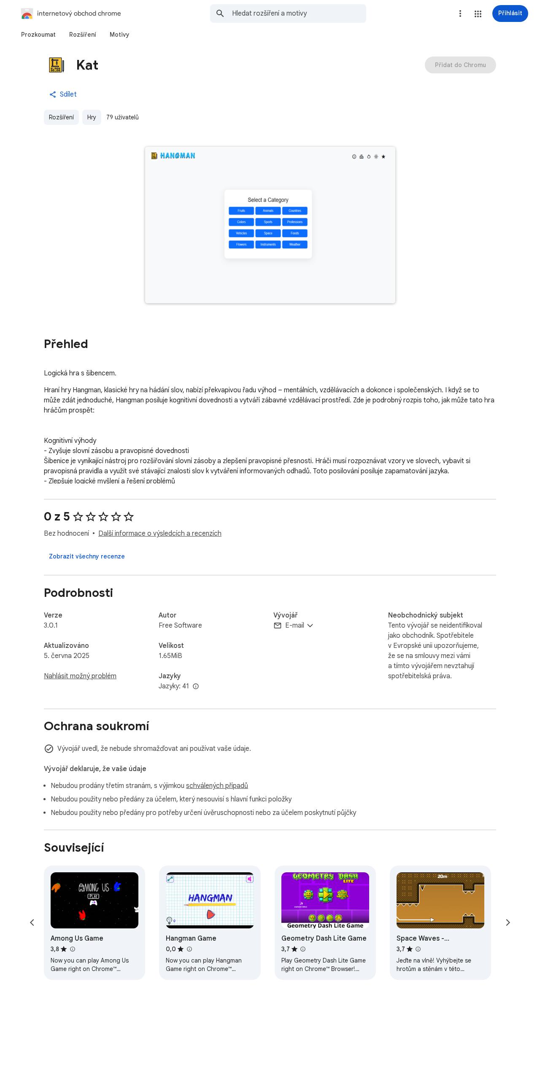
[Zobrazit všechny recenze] (87, 556)
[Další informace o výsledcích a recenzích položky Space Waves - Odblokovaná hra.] (418, 949)
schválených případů (217, 786)
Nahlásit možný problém (80, 676)
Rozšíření (61, 117)
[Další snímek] (508, 922)
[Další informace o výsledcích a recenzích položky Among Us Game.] (72, 949)
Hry (91, 117)
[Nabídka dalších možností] (460, 13)
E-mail (294, 625)
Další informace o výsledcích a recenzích (159, 533)
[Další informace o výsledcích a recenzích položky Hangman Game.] (189, 949)
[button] (478, 13)
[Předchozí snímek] (32, 922)
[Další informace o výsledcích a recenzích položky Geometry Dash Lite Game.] (303, 949)
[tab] (38, 34)
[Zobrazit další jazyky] (196, 687)
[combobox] (299, 13)
